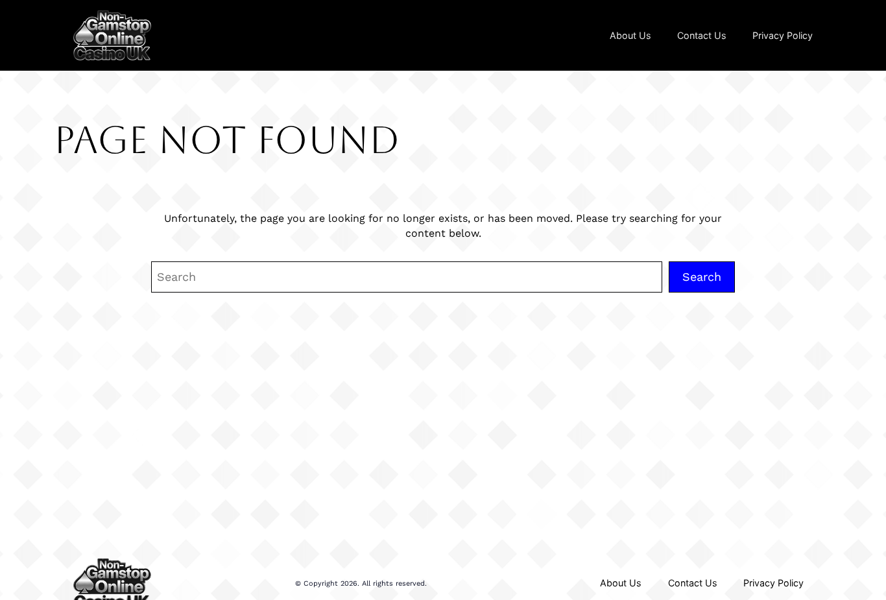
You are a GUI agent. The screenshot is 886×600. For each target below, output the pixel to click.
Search (701, 276)
